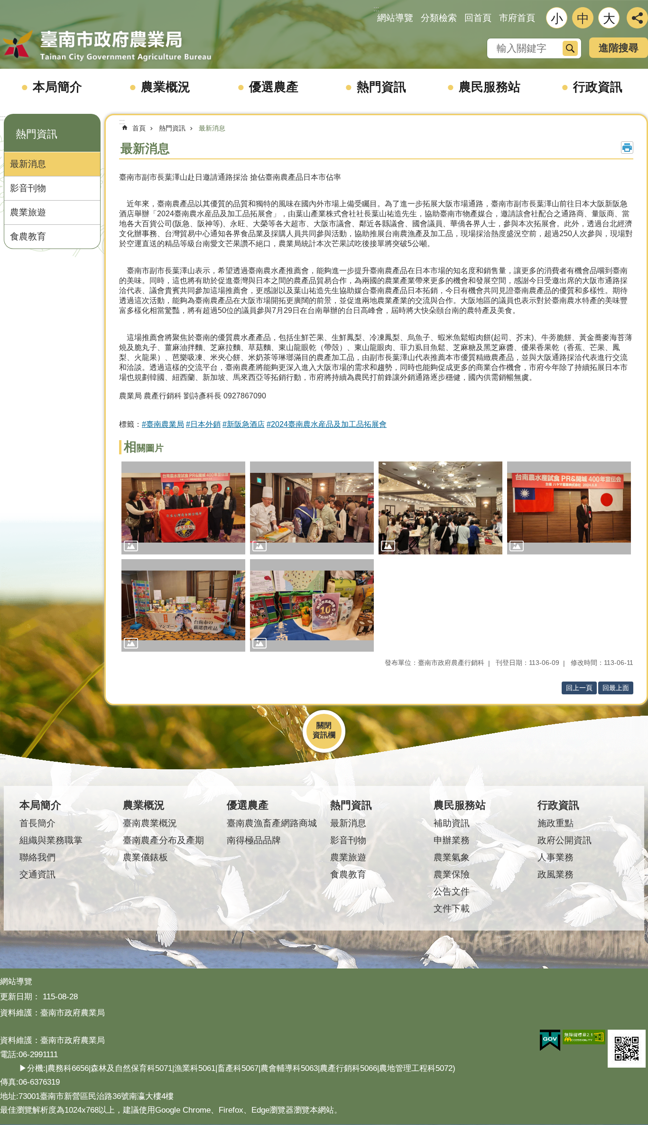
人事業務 (555, 857)
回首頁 (477, 18)
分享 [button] (637, 17)
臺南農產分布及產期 (163, 840)
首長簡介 (37, 823)
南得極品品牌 (254, 840)
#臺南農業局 (163, 424)
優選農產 (273, 86)
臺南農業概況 (150, 823)
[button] (183, 507)
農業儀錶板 (145, 857)
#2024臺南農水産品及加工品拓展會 (327, 424)
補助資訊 (452, 823)
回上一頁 (579, 688)
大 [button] (609, 18)
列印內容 (627, 147)
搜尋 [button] (570, 48)
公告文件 (452, 891)
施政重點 (555, 823)
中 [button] (583, 18)
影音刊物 (28, 188)
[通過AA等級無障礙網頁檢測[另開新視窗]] (584, 1037)
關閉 (324, 725)
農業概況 (165, 86)
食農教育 (28, 236)
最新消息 (28, 164)
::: (3, 118)
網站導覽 (395, 18)
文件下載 (452, 908)
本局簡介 (57, 86)
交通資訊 (37, 874)
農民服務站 (489, 86)
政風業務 (555, 874)
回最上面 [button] (615, 688)
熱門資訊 (381, 86)
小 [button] (557, 18)
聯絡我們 (37, 857)
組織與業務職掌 (51, 840)
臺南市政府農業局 (106, 46)
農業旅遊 (28, 212)
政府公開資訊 (564, 840)
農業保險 (452, 874)
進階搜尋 (619, 47)
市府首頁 (517, 18)
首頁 (139, 128)
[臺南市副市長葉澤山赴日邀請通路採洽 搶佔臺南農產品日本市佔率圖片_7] (627, 1049)
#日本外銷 (203, 424)
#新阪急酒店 (243, 424)
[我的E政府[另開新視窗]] (550, 1040)
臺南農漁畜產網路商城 (272, 823)
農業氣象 (452, 857)
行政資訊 (597, 86)
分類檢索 (439, 18)
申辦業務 (452, 840)
